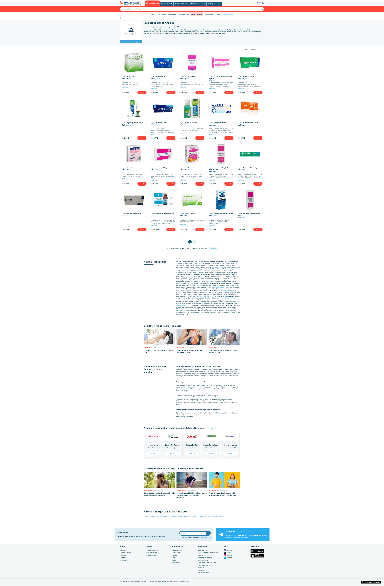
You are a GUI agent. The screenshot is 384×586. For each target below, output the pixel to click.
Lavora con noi (124, 560)
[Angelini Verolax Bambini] (192, 200)
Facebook (229, 550)
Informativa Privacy (205, 537)
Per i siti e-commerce (152, 550)
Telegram (229, 557)
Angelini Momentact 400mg (224, 291)
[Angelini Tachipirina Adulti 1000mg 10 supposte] (221, 63)
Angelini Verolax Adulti (182, 305)
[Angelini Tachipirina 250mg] (163, 154)
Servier (152, 516)
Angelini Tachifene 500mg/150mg (220, 287)
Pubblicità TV (202, 570)
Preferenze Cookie (184, 581)
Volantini (174, 555)
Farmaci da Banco (142, 18)
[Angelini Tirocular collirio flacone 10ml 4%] (163, 200)
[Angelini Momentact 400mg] (163, 108)
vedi (141, 92)
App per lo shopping (203, 572)
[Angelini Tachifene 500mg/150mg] (134, 200)
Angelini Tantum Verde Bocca (205, 296)
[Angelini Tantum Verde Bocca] (192, 108)
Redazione (123, 555)
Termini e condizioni (148, 581)
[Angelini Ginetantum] (134, 154)
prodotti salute (216, 267)
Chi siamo (123, 550)
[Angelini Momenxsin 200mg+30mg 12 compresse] (250, 108)
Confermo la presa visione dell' (196, 537)
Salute (134, 18)
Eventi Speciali (176, 552)
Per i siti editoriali (151, 555)
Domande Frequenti (125, 552)
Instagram (229, 555)
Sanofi (146, 516)
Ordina (247, 49)
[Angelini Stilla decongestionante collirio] (221, 200)
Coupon (174, 557)
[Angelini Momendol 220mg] (250, 63)
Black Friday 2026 (203, 550)
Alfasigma (187, 516)
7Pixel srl (124, 581)
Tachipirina (211, 281)
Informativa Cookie (172, 581)
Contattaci (123, 557)
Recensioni (201, 567)
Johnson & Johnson (175, 516)
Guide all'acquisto (203, 560)
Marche (174, 560)
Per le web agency (151, 552)
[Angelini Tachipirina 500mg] (192, 63)
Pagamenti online (203, 565)
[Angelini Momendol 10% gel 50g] (250, 154)
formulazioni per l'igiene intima (193, 387)
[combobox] (127, 9)
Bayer (195, 516)
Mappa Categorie (177, 550)
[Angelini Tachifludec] (192, 154)
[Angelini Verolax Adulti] (134, 63)
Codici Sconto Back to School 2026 (208, 552)
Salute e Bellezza (127, 18)
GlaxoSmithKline (162, 516)
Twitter (228, 552)
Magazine (200, 555)
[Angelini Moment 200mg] (163, 63)
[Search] (262, 9)
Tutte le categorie (228, 14)
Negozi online (176, 562)
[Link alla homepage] (121, 18)
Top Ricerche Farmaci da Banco (207, 562)
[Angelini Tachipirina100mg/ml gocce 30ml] (250, 200)
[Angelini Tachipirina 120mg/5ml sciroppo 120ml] (221, 154)
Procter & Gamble (218, 516)
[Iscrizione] (209, 533)
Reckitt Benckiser (204, 516)
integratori (223, 267)
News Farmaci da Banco (205, 557)
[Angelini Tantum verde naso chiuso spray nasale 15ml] (134, 108)
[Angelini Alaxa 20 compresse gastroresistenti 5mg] (221, 108)
